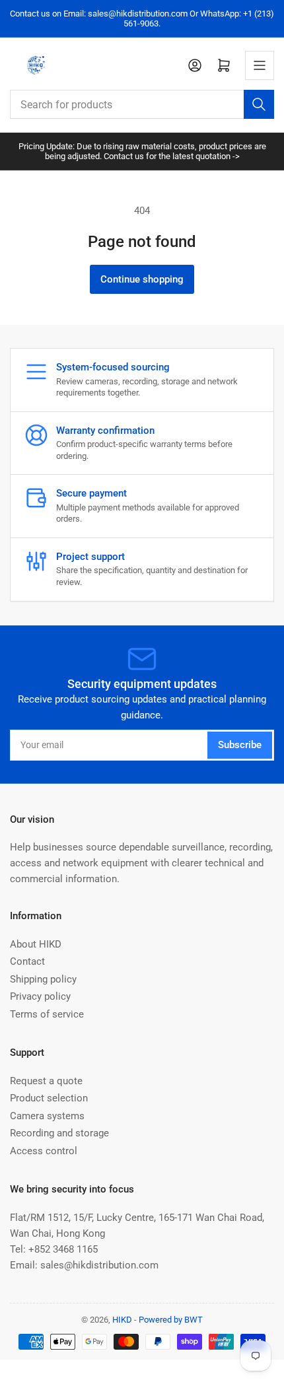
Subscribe (240, 745)
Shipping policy (43, 979)
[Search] (258, 104)
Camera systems (47, 1116)
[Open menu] (259, 65)
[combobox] (142, 104)
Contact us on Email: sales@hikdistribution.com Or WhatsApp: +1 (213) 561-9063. (142, 18)
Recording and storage (59, 1133)
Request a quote (46, 1081)
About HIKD (35, 944)
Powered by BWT (171, 1320)
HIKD (122, 1320)
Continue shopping (142, 279)
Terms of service (47, 1014)
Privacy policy (40, 996)
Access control (43, 1151)
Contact (27, 961)
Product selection (49, 1098)
